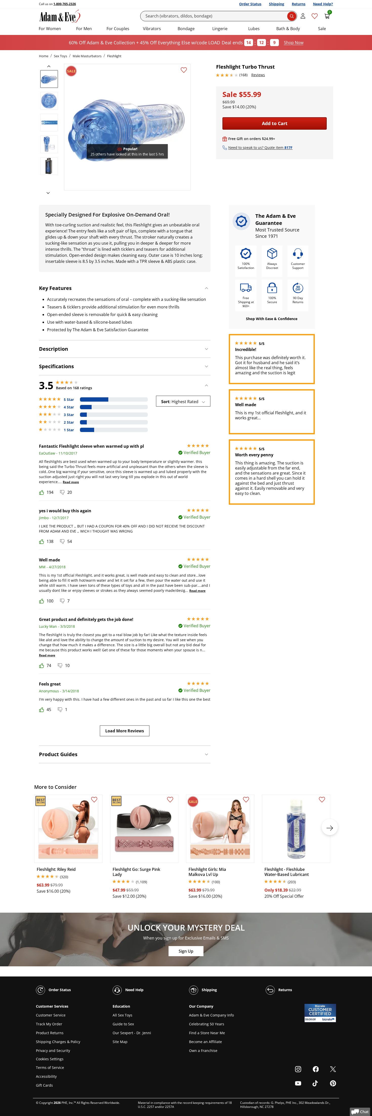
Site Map (120, 1041)
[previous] (50, 66)
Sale (322, 28)
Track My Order (49, 1024)
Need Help (133, 989)
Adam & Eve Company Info (211, 1015)
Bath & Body (288, 28)
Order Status (250, 4)
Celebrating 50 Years (206, 1024)
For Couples (118, 28)
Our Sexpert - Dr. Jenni (132, 1032)
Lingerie (220, 28)
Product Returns (50, 1032)
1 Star (69, 430)
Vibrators (152, 28)
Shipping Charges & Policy (58, 1041)
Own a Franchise (203, 1050)
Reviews (258, 74)
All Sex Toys (122, 1015)
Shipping (276, 4)
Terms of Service (50, 1067)
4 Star (69, 407)
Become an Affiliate (205, 1041)
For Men (84, 28)
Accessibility (46, 1076)
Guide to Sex (123, 1024)
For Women (50, 28)
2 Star (69, 422)
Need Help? (323, 4)
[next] (46, 193)
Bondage (186, 28)
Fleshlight (114, 56)
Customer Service (51, 1015)
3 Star (69, 415)
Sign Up (186, 951)
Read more (71, 482)
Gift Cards (44, 1085)
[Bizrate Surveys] (329, 1019)
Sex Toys (60, 56)
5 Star (69, 399)
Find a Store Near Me (207, 1032)
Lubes (254, 28)
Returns (298, 4)
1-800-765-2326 (64, 4)
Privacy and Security (53, 1050)
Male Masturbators (87, 56)
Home (43, 56)
